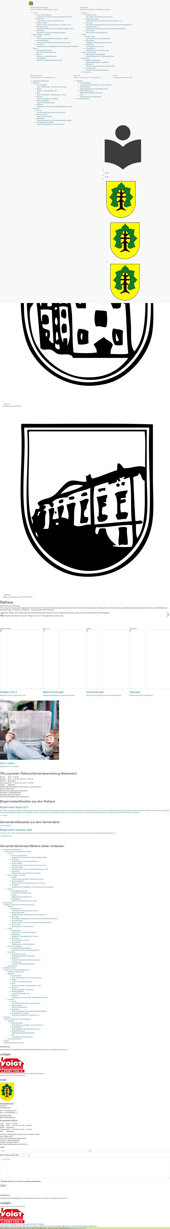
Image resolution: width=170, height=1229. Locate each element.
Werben (94, 1226)
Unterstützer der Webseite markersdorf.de (54, 1049)
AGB (14, 1226)
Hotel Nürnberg (20, 1075)
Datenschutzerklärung (17, 1181)
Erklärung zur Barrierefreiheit (74, 1226)
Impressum (29, 1226)
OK (71, 1228)
